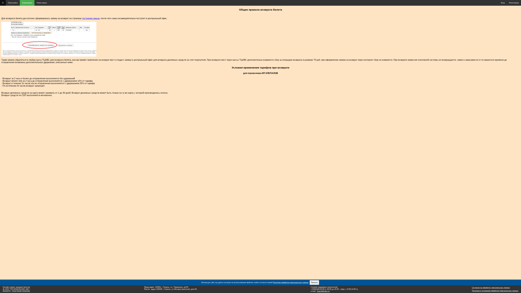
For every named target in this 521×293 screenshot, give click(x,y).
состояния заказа (91, 18)
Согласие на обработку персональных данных (491, 288)
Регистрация (514, 3)
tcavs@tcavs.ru (323, 291)
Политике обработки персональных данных (291, 282)
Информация (27, 3)
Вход (503, 3)
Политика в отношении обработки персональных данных (495, 291)
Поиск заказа (42, 3)
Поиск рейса (13, 3)
